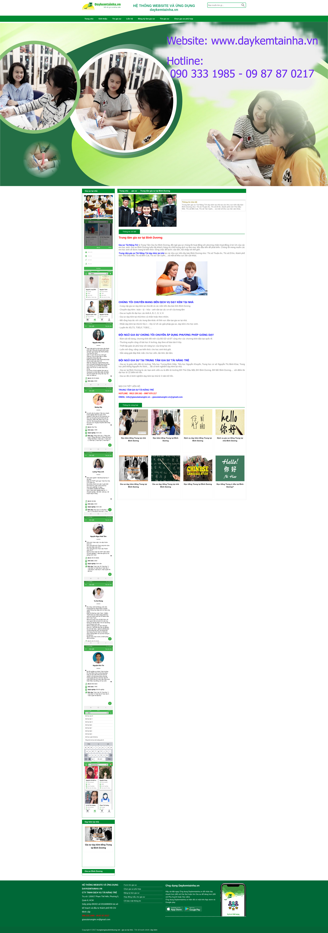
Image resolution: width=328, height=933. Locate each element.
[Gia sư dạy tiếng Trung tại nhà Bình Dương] (165, 481)
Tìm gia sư (164, 19)
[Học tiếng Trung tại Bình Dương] (197, 481)
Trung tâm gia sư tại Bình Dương (155, 191)
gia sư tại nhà (127, 930)
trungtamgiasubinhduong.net (108, 930)
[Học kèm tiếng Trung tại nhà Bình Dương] (133, 434)
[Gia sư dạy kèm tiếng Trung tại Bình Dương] (133, 481)
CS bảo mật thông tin (132, 901)
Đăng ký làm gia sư (146, 19)
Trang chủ (89, 19)
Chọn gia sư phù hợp (183, 19)
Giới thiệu (103, 19)
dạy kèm (153, 930)
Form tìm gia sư (130, 885)
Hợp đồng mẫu (130, 897)
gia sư (134, 191)
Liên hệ (129, 19)
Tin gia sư (116, 19)
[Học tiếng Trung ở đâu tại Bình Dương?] (230, 481)
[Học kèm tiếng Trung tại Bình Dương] (165, 434)
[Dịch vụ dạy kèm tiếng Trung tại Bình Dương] (197, 434)
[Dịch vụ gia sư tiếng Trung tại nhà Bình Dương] (230, 434)
